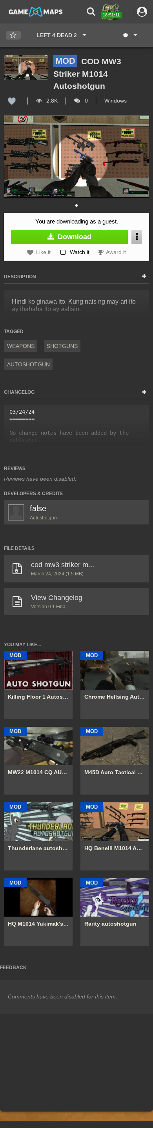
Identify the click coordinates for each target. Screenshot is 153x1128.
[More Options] (136, 237)
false (38, 508)
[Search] (90, 11)
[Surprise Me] (129, 35)
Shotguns (62, 346)
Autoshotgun (28, 364)
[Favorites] (13, 35)
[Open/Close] (144, 276)
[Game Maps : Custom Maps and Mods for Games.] (35, 11)
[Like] (12, 100)
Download (73, 237)
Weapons (21, 346)
